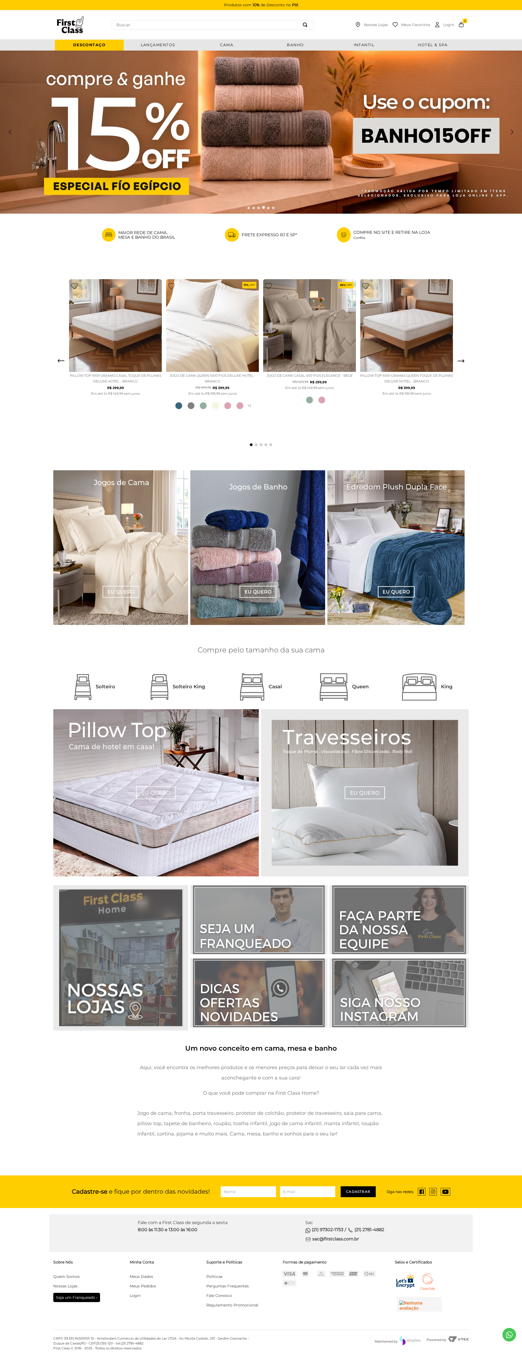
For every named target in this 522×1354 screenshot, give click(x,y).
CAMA (226, 45)
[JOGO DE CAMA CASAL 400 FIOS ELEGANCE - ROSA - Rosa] (321, 400)
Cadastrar (358, 1192)
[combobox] (213, 25)
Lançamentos (158, 45)
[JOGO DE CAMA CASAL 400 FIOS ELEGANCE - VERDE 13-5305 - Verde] (309, 400)
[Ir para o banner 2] (253, 208)
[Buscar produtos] (306, 24)
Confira (359, 238)
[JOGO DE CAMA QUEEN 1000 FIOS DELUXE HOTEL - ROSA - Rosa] (227, 405)
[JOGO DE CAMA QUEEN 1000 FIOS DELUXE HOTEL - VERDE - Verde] (203, 405)
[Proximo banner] (512, 132)
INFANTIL (364, 45)
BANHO (295, 45)
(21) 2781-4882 (369, 1229)
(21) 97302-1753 (327, 1229)
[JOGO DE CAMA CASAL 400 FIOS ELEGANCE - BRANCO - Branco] (297, 400)
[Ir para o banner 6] (273, 208)
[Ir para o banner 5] (268, 207)
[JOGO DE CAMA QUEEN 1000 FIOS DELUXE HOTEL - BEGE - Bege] (215, 405)
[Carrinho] (461, 25)
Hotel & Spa (433, 45)
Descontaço (89, 45)
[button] (251, 444)
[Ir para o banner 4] (263, 208)
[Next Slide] (461, 361)
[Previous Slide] (61, 361)
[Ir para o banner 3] (258, 208)
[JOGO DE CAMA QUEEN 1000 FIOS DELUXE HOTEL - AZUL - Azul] (178, 405)
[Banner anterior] (9, 132)
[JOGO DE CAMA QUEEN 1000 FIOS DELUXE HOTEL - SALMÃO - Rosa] (240, 405)
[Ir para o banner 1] (248, 208)
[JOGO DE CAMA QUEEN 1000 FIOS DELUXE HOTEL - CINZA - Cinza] (191, 405)
